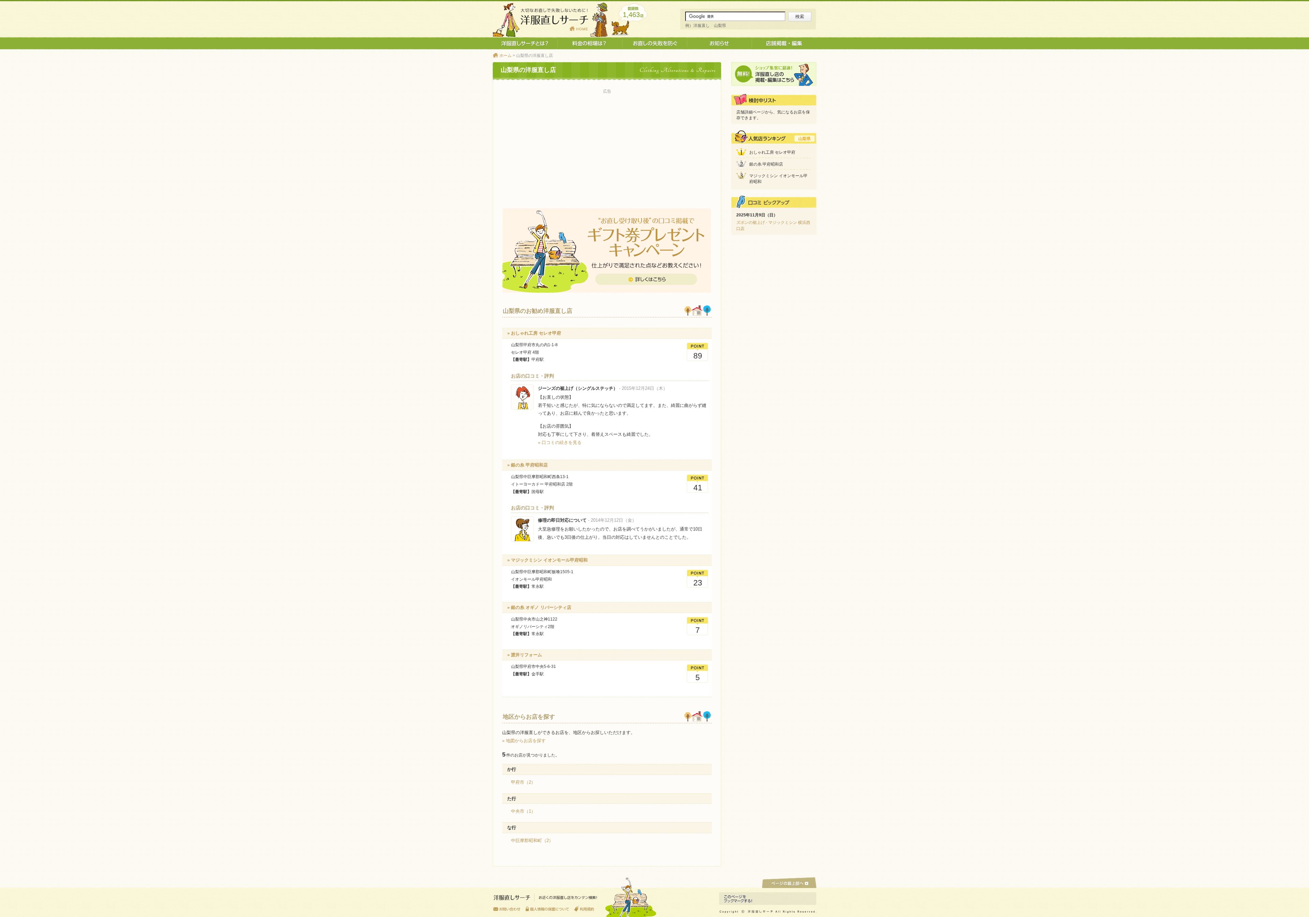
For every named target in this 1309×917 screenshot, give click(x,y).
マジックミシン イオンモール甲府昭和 (778, 178)
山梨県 (804, 138)
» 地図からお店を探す (524, 740)
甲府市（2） (523, 782)
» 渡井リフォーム (524, 654)
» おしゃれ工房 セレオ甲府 (534, 333)
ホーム (505, 55)
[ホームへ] (546, 899)
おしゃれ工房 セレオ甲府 (772, 152)
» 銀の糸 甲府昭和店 (527, 465)
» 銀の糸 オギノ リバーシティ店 (539, 607)
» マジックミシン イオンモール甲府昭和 (547, 560)
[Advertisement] (607, 143)
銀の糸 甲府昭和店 (766, 164)
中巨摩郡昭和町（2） (532, 840)
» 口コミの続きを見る (560, 442)
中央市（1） (523, 811)
